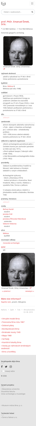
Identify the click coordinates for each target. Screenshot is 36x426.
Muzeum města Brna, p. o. (12, 405)
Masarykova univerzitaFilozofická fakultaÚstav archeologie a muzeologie (13, 391)
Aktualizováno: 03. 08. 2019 (29, 311)
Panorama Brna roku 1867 (13, 322)
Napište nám (6, 302)
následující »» (29, 291)
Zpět (12, 310)
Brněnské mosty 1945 (11, 332)
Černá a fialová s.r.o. (9, 417)
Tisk (18, 310)
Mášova (10, 86)
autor (3, 247)
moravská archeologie (11, 243)
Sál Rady (5, 339)
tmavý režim (10, 371)
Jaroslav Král (7, 214)
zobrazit (6, 117)
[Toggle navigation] (32, 3)
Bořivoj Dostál (8, 209)
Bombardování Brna (10, 329)
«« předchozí (6, 291)
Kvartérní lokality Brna (11, 342)
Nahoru (4, 310)
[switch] (2, 371)
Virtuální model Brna (11, 318)
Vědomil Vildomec (10, 224)
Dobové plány (8, 325)
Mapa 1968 (6, 335)
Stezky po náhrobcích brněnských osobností (16, 347)
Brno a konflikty (9, 351)
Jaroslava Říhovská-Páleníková (14, 219)
